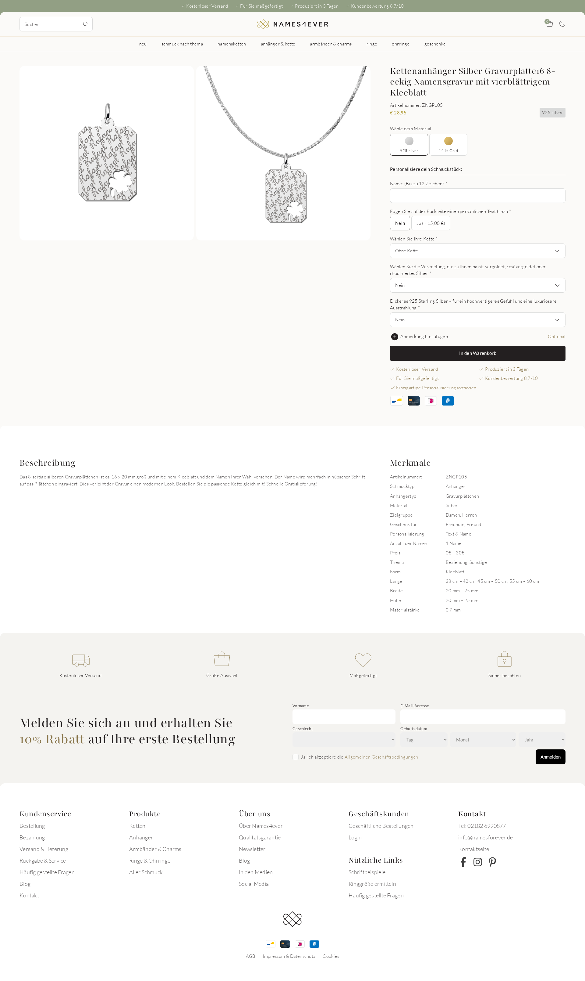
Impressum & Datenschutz (289, 956)
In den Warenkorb (477, 353)
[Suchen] (85, 24)
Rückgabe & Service (43, 860)
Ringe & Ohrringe (149, 860)
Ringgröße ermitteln (372, 883)
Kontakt (29, 895)
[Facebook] (463, 862)
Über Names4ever (261, 825)
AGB (251, 956)
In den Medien (256, 872)
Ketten (137, 825)
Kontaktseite (473, 849)
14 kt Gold (448, 150)
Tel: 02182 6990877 (482, 825)
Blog (25, 883)
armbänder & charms (331, 43)
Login (355, 837)
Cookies (331, 956)
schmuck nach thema (182, 43)
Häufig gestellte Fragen (47, 872)
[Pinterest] (492, 862)
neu (143, 43)
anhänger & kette (278, 43)
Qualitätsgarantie (260, 837)
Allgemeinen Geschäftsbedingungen (381, 756)
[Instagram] (478, 862)
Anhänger (141, 837)
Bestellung (32, 825)
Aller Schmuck (146, 872)
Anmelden (551, 756)
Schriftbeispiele (367, 872)
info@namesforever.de (485, 837)
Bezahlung (32, 837)
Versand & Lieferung (44, 849)
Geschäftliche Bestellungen (381, 825)
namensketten (232, 43)
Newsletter (252, 849)
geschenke (435, 43)
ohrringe (401, 43)
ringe (372, 43)
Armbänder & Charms (155, 849)
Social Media (254, 883)
